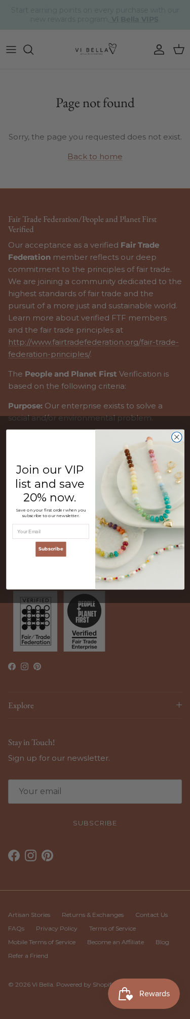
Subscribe (50, 548)
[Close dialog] (176, 437)
